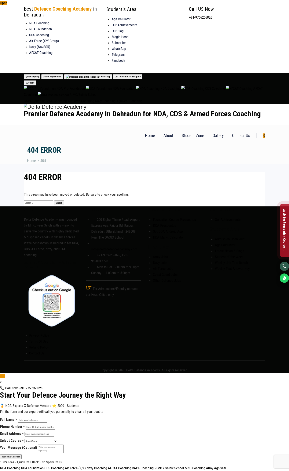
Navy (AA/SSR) (39, 47)
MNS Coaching (56, 101)
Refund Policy (39, 347)
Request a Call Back (11, 457)
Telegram (118, 54)
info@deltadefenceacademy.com (114, 249)
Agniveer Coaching (129, 101)
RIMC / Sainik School (169, 468)
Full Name (8, 419)
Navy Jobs (160, 263)
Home (150, 135)
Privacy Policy (39, 335)
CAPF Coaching (34, 101)
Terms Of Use (38, 341)
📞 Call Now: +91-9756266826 (21, 388)
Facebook (118, 60)
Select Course (12, 440)
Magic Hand (120, 37)
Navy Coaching (105, 101)
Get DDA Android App (168, 231)
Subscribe (119, 43)
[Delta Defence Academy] (144, 107)
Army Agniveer (216, 468)
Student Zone (193, 135)
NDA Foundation (40, 29)
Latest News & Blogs (229, 251)
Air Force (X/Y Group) (44, 41)
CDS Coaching (39, 35)
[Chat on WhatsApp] (284, 278)
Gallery (218, 135)
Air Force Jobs (163, 268)
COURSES (30, 83)
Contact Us (241, 135)
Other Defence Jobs (167, 280)
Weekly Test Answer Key (232, 268)
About (168, 135)
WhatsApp (119, 49)
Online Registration (52, 77)
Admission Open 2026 (230, 239)
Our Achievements (124, 25)
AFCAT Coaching (40, 53)
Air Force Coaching (81, 101)
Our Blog (118, 31)
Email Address (12, 433)
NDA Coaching (39, 23)
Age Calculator (225, 245)
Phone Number (12, 426)
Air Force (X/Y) (75, 468)
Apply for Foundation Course (284, 230)
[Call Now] (284, 266)
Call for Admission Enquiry (127, 77)
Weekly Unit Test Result (231, 263)
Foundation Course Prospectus (174, 219)
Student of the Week (229, 257)
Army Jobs (160, 257)
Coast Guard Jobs (165, 274)
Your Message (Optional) (18, 447)
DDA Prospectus (164, 225)
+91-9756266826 (200, 17)
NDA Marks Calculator (168, 237)
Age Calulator (121, 19)
